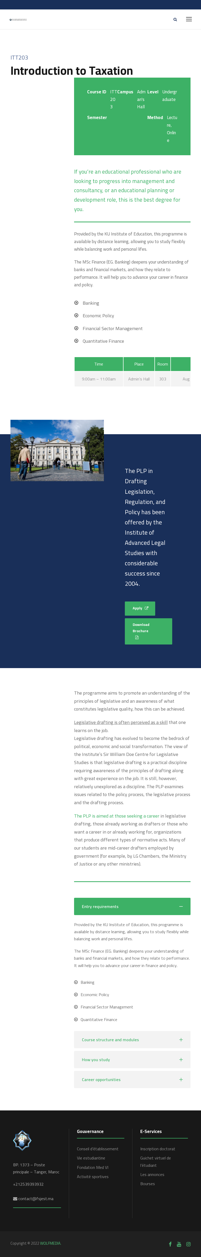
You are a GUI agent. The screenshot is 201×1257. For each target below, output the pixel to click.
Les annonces (152, 1174)
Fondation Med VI (92, 1167)
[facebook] (170, 1244)
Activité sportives (93, 1176)
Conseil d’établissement (98, 1149)
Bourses (147, 1184)
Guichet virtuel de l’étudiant (155, 1161)
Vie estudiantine (91, 1158)
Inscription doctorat (157, 1149)
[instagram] (188, 1244)
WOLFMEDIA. (50, 1243)
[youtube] (179, 1244)
